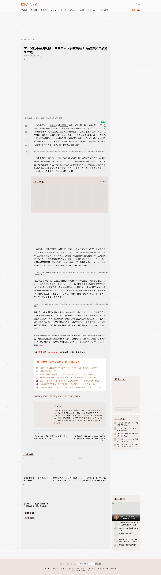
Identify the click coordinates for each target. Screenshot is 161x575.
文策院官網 (93, 420)
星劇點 (73, 10)
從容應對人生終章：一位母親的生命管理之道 (127, 440)
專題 (82, 10)
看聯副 (34, 10)
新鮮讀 (24, 10)
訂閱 (97, 564)
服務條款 (71, 568)
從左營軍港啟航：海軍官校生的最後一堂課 (127, 429)
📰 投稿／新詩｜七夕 (46, 371)
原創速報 (35, 40)
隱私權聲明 (83, 568)
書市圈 (44, 10)
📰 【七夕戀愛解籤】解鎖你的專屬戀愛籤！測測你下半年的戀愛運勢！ (67, 377)
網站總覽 (113, 568)
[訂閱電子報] (134, 10)
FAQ (54, 568)
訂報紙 (99, 568)
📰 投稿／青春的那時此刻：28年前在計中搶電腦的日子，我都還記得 (66, 374)
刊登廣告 (47, 568)
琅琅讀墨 (104, 10)
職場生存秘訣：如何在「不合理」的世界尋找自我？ (127, 446)
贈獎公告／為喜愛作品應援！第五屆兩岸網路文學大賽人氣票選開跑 (36, 506)
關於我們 (105, 568)
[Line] (26, 132)
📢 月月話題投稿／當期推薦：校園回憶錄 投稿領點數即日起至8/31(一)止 (68, 387)
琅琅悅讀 (23, 40)
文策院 (39, 56)
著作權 (77, 568)
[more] (103, 181)
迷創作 (63, 10)
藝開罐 (53, 10)
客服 (57, 568)
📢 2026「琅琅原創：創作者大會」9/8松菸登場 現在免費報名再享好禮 (67, 380)
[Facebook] (26, 125)
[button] (26, 138)
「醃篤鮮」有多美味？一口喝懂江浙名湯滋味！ (127, 424)
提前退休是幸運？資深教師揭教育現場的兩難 (127, 435)
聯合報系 (92, 568)
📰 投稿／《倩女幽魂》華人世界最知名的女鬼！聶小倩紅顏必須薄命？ (67, 367)
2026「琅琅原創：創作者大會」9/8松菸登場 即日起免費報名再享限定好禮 (94, 480)
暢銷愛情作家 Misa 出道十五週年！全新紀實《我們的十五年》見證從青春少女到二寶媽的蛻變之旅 (65, 481)
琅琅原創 (92, 10)
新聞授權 (64, 568)
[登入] (136, 4)
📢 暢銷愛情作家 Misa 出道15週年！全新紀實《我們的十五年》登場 (66, 384)
